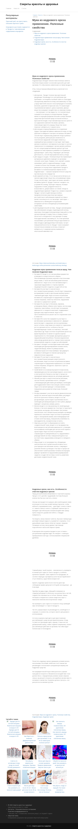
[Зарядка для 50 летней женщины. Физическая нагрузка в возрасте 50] (14, 728)
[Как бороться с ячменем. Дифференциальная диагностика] (29, 734)
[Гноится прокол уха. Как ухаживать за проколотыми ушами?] (14, 783)
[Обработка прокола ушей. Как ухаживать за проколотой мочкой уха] (60, 759)
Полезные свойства (63, 715)
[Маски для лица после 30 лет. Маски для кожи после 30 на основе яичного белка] (29, 783)
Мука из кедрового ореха (48, 715)
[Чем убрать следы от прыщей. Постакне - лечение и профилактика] (60, 783)
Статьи (24, 8)
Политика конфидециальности (18, 811)
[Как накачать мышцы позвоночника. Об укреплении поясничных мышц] (60, 730)
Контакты (11, 809)
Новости (16, 8)
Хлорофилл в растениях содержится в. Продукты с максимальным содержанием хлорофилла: (18, 29)
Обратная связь (13, 816)
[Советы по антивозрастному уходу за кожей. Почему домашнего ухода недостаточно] (14, 759)
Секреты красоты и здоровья (39, 4)
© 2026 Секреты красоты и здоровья (20, 805)
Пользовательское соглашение (25, 809)
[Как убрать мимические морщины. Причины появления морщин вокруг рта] (29, 759)
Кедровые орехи (48, 717)
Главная (8, 8)
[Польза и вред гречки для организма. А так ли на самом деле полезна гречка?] (44, 734)
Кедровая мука (37, 717)
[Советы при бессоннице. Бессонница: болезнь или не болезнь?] (44, 783)
